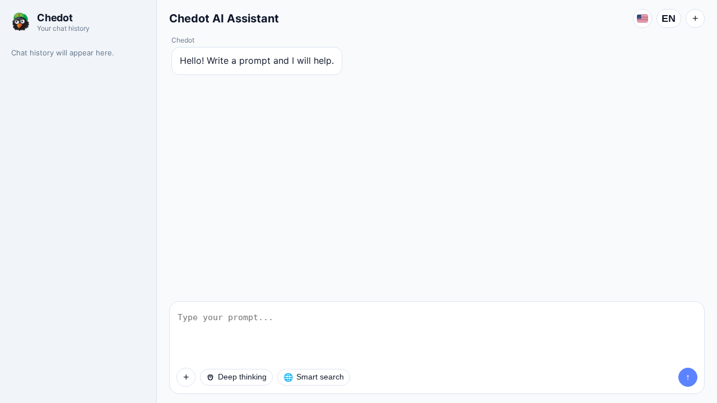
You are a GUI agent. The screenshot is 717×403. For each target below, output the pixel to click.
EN (669, 18)
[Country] (642, 18)
